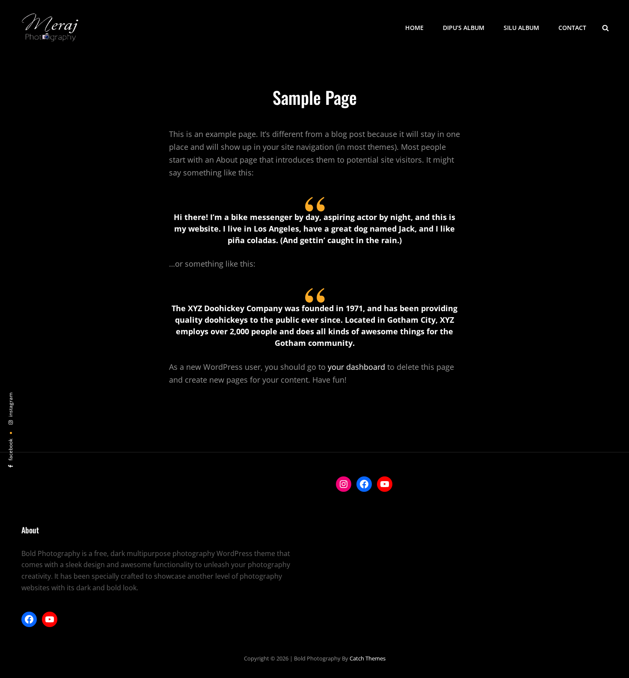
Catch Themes (368, 658)
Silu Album (521, 28)
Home (414, 28)
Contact (572, 28)
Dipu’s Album (463, 28)
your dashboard (356, 367)
